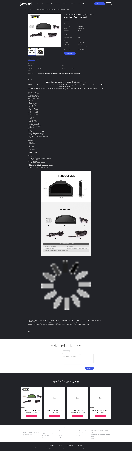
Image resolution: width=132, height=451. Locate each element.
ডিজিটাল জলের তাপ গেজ (31, 334)
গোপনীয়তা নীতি (70, 445)
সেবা (59, 433)
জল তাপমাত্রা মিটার (39, 334)
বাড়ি (37, 4)
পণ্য (42, 4)
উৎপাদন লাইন (77, 435)
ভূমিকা (60, 437)
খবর (79, 4)
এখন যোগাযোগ (69, 53)
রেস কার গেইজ (44, 437)
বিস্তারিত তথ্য (31, 59)
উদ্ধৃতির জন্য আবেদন (99, 4)
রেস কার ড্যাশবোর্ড (45, 435)
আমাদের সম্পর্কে (49, 4)
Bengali (108, 4)
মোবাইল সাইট (80, 445)
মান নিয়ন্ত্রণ (65, 4)
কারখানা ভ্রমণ (57, 4)
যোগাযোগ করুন (72, 4)
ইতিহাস (60, 431)
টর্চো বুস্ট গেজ (44, 431)
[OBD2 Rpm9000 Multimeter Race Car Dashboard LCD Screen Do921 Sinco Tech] (100, 397)
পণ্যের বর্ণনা (39, 59)
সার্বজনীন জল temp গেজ (47, 334)
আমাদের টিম (61, 435)
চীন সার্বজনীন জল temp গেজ (37, 448)
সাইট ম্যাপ (60, 445)
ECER (99, 448)
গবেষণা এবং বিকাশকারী (79, 433)
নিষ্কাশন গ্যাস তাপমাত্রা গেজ (47, 433)
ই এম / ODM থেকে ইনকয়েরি (80, 431)
